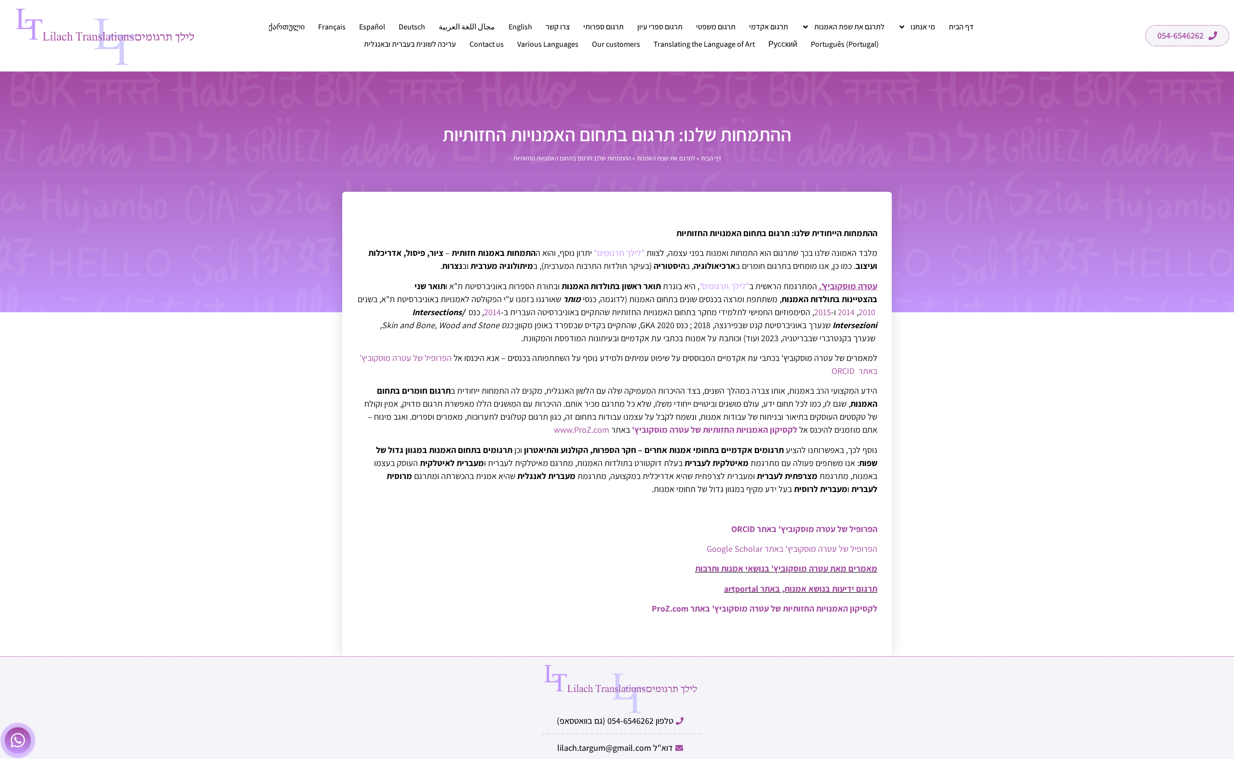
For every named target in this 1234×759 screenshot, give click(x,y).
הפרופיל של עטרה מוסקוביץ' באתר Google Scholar (792, 548)
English (520, 27)
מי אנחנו (923, 27)
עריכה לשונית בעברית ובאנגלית (410, 44)
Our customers (616, 44)
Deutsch (412, 27)
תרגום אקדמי (768, 27)
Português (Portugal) (845, 44)
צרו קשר (558, 27)
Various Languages (547, 44)
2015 (822, 312)
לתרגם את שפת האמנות (849, 27)
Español (372, 27)
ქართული (286, 27)
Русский (782, 44)
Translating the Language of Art (704, 44)
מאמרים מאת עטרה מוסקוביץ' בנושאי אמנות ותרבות (786, 568)
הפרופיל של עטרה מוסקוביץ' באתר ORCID (804, 528)
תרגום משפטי (716, 27)
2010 (866, 312)
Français (332, 27)
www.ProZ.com (581, 429)
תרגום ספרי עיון (660, 27)
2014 (846, 312)
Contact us (486, 44)
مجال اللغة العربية (467, 27)
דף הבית (961, 27)
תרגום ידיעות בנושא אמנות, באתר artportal (800, 588)
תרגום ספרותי (603, 27)
